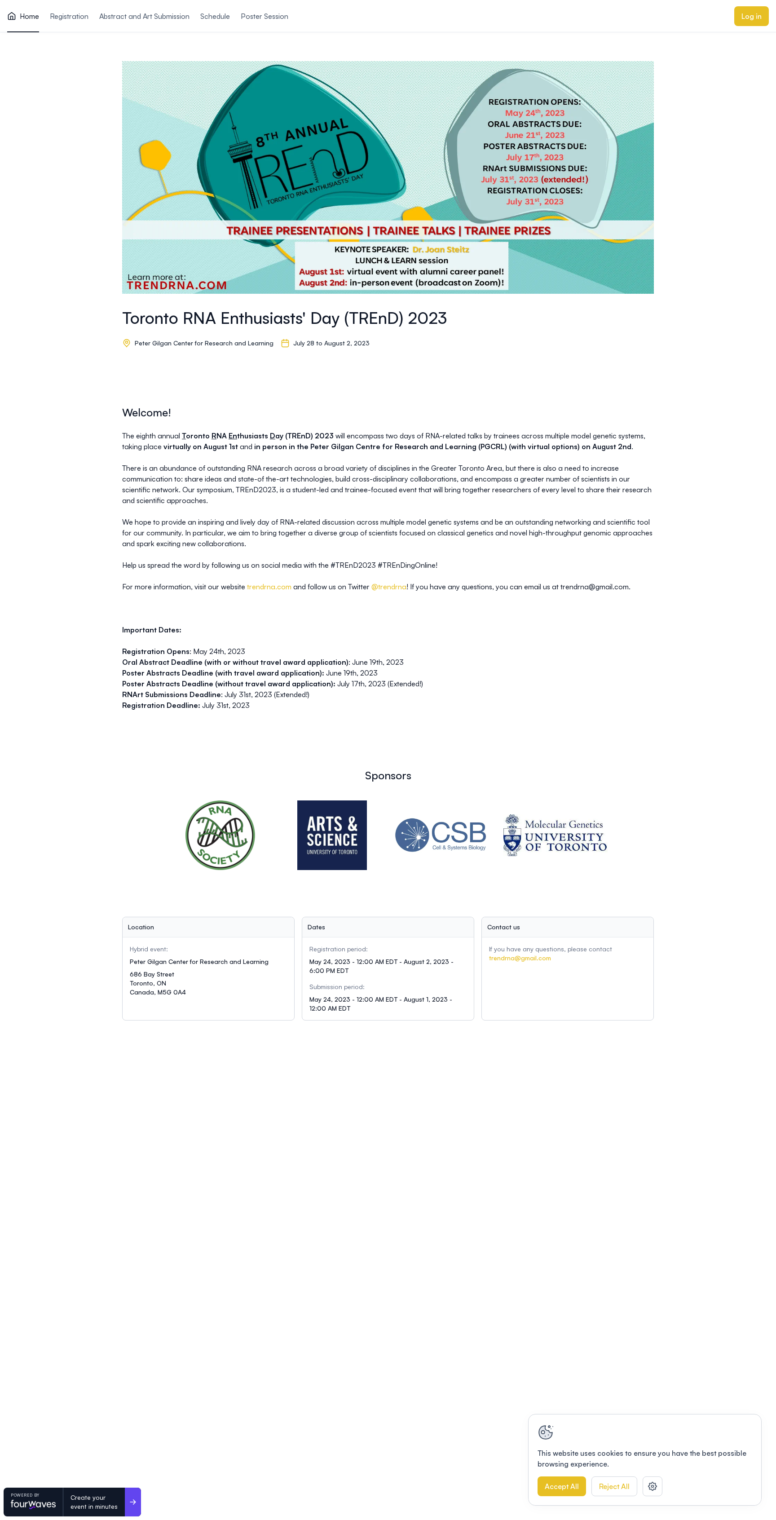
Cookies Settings (652, 1486)
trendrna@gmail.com (520, 958)
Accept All (562, 1486)
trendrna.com (269, 586)
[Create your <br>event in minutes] (133, 1502)
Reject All (614, 1486)
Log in (751, 16)
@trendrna (388, 586)
